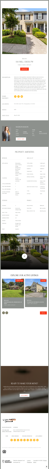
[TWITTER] (28, 440)
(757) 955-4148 (33, 133)
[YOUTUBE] (31, 440)
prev (3, 312)
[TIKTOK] (21, 440)
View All (43, 312)
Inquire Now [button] (24, 69)
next (6, 312)
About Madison (15, 435)
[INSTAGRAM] (15, 440)
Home (7, 435)
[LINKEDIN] (18, 440)
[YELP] (24, 440)
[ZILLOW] (37, 440)
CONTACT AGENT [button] (21, 138)
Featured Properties (27, 435)
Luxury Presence (29, 461)
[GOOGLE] (34, 440)
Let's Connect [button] (24, 395)
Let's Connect (39, 435)
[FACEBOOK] (11, 440)
